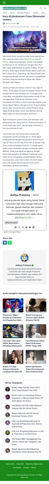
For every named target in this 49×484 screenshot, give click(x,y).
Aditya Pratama (23, 265)
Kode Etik (20, 464)
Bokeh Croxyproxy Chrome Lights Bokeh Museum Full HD (35, 317)
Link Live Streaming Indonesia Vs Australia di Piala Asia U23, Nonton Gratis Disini (27, 424)
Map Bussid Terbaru (28, 475)
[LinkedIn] (33, 227)
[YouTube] (29, 227)
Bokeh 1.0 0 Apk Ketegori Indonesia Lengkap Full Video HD (12, 369)
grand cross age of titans (12, 232)
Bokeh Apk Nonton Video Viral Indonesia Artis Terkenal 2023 (35, 369)
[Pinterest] (26, 227)
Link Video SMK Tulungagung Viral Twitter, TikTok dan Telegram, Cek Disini (26, 442)
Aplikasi (36, 13)
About (33, 467)
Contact (26, 467)
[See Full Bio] (32, 217)
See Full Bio (25, 217)
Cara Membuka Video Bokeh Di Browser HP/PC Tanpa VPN (35, 343)
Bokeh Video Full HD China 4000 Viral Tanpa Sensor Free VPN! (26, 388)
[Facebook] (15, 227)
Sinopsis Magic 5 (23, 13)
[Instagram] (22, 227)
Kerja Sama (10, 464)
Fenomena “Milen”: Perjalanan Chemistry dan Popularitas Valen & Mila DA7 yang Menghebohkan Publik (13, 317)
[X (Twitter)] (19, 227)
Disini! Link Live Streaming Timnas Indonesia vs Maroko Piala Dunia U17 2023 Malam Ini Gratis (27, 398)
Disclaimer (17, 467)
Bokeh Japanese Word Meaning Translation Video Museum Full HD (26, 450)
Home (5, 13)
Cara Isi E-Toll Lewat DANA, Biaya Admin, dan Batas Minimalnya (12, 343)
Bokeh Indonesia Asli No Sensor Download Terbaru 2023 (25, 414)
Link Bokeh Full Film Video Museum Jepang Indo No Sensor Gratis (27, 406)
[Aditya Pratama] (24, 262)
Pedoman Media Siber (34, 464)
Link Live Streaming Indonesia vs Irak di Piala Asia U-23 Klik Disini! (28, 432)
